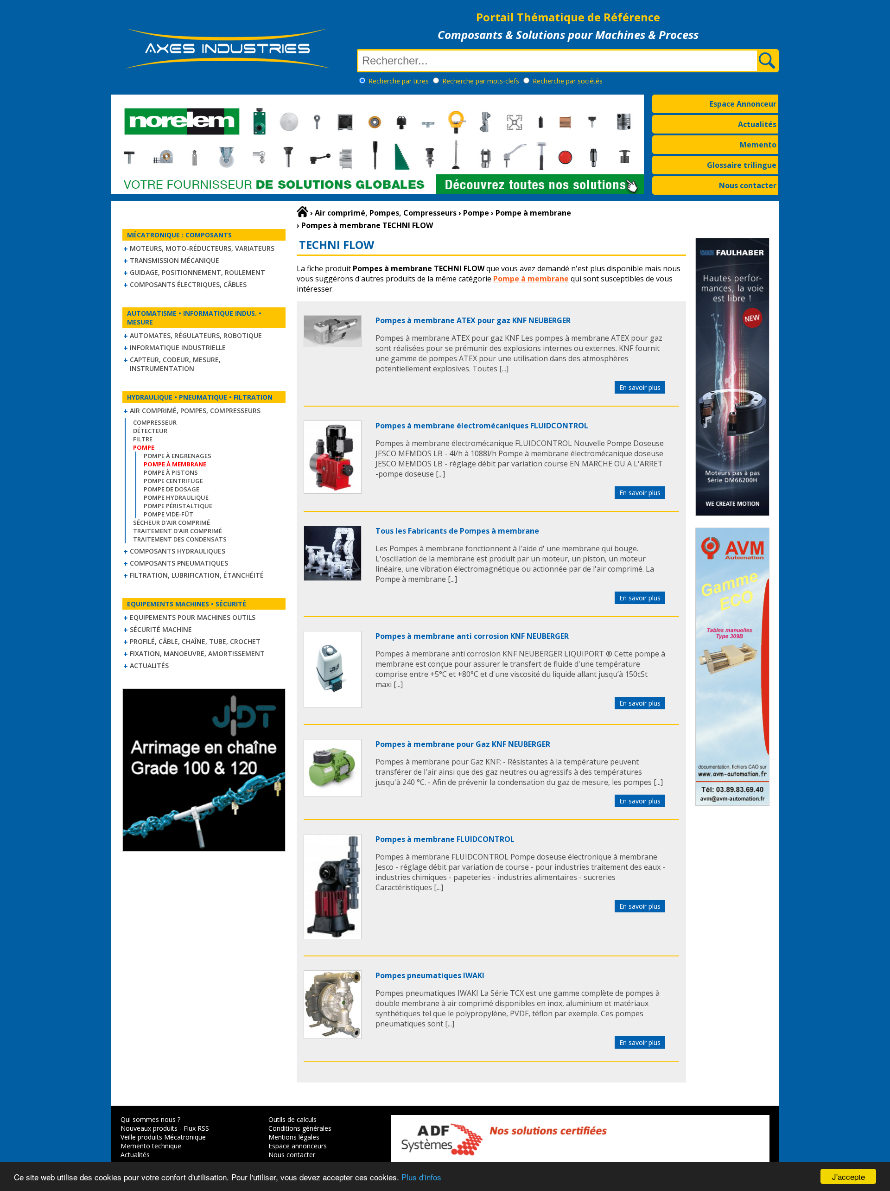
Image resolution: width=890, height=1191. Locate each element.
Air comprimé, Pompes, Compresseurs (195, 410)
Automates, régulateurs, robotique (196, 335)
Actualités (757, 124)
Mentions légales (293, 1137)
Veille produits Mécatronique (163, 1137)
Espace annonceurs (297, 1145)
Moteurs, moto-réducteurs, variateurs (202, 248)
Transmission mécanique (174, 260)
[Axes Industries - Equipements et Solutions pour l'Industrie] (227, 69)
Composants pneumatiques (179, 563)
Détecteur (150, 431)
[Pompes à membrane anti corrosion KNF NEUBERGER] (333, 705)
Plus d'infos (421, 1177)
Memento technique (151, 1145)
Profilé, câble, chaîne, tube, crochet (195, 641)
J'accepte (848, 1176)
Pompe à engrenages (177, 456)
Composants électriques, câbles (188, 284)
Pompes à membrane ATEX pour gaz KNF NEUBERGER (473, 320)
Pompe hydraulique (176, 497)
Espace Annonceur (743, 104)
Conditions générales (299, 1128)
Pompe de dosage (171, 489)
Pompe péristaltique (178, 506)
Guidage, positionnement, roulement (197, 272)
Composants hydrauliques (177, 551)
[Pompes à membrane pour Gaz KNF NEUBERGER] (333, 794)
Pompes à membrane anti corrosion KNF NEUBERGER (472, 636)
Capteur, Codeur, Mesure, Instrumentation (175, 364)
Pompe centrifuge (173, 481)
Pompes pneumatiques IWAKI (429, 975)
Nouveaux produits (149, 1128)
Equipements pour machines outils (192, 617)
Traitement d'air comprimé (177, 531)
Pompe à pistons (171, 472)
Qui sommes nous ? (150, 1119)
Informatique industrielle (178, 347)
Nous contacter (747, 185)
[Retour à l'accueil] (302, 212)
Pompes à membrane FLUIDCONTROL (445, 839)
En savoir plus (640, 387)
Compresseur (155, 422)
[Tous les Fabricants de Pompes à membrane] (333, 578)
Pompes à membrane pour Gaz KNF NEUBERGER (462, 744)
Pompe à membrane (531, 279)
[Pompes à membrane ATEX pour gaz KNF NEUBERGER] (333, 344)
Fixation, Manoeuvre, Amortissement (197, 653)
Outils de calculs (292, 1119)
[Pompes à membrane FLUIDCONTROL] (333, 936)
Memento (758, 145)
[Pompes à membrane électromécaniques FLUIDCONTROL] (333, 491)
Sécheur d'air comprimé (171, 522)
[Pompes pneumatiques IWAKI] (333, 1036)
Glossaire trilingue (741, 165)
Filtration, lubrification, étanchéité (197, 575)
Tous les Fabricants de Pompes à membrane (457, 531)
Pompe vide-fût (168, 514)
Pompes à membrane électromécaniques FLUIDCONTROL (481, 425)
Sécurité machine (161, 629)
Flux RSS (196, 1128)
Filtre (143, 439)
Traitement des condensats (180, 539)
